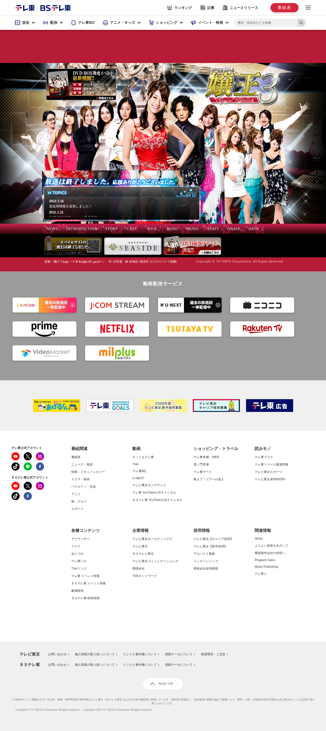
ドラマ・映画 (80, 479)
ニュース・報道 (82, 464)
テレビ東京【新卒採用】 (210, 546)
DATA (254, 229)
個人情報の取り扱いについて (95, 654)
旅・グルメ (79, 501)
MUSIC (193, 229)
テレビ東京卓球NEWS (270, 479)
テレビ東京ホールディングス (152, 539)
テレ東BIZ (139, 471)
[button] (25, 23)
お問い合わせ (57, 654)
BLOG (172, 229)
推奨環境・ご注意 (213, 654)
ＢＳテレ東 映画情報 (85, 598)
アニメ (75, 494)
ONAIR (233, 229)
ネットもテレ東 (143, 457)
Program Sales (265, 560)
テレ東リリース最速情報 (271, 464)
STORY (111, 229)
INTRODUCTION (82, 229)
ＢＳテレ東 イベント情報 (88, 583)
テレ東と (261, 573)
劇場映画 (77, 591)
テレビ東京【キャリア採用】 (213, 539)
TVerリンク (79, 568)
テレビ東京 (140, 546)
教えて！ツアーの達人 (209, 479)
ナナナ (75, 546)
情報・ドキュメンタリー (88, 472)
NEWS (52, 229)
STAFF (213, 229)
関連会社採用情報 (206, 568)
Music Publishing (266, 567)
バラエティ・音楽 (83, 486)
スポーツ (77, 509)
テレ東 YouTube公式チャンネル (154, 492)
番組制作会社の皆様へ (270, 553)
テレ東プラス (264, 457)
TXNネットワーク (144, 576)
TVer (135, 464)
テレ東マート (203, 472)
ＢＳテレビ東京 (143, 554)
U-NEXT (138, 478)
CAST (131, 229)
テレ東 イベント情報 (85, 576)
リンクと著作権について (140, 654)
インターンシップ (206, 561)
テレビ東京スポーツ (268, 472)
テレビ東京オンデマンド (149, 485)
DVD (152, 229)
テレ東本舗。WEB (206, 457)
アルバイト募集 (204, 554)
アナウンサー (80, 539)
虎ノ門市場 (201, 464)
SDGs (259, 538)
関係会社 (138, 568)
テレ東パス (79, 561)
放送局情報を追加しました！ (70, 206)
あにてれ (77, 554)
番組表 (75, 457)
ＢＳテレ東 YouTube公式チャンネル (157, 500)
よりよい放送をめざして (271, 545)
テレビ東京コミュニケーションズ (155, 561)
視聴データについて (179, 654)
